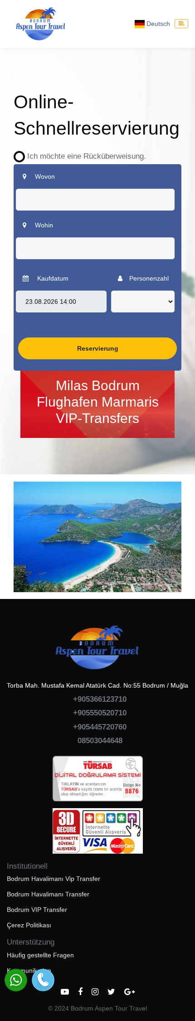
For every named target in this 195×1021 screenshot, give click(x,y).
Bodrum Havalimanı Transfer (48, 894)
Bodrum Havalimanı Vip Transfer (53, 878)
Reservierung (97, 348)
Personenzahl (149, 278)
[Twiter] (111, 991)
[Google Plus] (129, 991)
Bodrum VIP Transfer (37, 909)
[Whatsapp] (16, 980)
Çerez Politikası (29, 925)
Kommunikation (29, 970)
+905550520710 (100, 713)
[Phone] (43, 980)
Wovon (44, 176)
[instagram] (95, 991)
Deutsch (157, 23)
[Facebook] (80, 991)
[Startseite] (41, 24)
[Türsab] (98, 781)
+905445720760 (100, 727)
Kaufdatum (51, 278)
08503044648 (100, 740)
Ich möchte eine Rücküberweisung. (83, 156)
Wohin (43, 225)
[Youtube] (65, 991)
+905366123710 (100, 699)
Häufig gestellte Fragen (40, 955)
